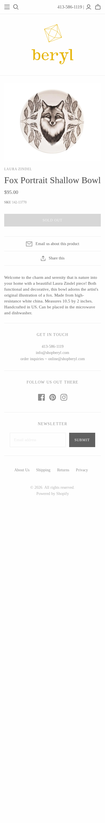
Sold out (52, 220)
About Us (21, 470)
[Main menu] (7, 7)
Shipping (43, 470)
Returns (63, 470)
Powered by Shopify (52, 494)
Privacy (82, 470)
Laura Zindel (18, 169)
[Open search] (16, 7)
